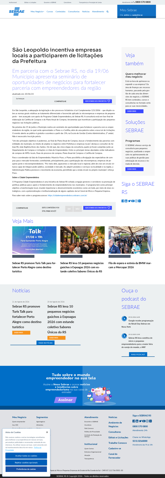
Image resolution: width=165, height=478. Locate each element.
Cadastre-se (115, 448)
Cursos (50, 11)
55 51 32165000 (140, 440)
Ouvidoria (87, 425)
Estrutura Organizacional (92, 452)
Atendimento (98, 11)
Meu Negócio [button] (19, 417)
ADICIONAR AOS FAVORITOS (96, 101)
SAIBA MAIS (131, 111)
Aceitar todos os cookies (26, 455)
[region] (26, 452)
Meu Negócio (37, 11)
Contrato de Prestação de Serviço (93, 436)
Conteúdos (60, 11)
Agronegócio (40, 422)
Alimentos (39, 425)
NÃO (78, 209)
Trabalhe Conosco (118, 442)
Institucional (13, 2)
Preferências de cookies (26, 469)
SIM (69, 209)
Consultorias (74, 11)
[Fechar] (47, 432)
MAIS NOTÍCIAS (45, 343)
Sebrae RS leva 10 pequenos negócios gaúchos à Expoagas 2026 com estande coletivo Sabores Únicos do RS (82, 267)
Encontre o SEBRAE (50, 2)
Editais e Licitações (30, 2)
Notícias (86, 11)
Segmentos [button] (42, 417)
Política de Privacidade (92, 432)
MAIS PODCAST (138, 354)
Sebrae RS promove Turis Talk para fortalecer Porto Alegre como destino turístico (34, 267)
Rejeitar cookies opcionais (26, 462)
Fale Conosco (89, 428)
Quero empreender (18, 422)
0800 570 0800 (143, 2)
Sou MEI (15, 425)
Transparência (89, 459)
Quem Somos (89, 449)
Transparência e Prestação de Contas (90, 2)
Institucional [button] (90, 444)
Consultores (67, 2)
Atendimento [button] (91, 417)
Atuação (87, 455)
